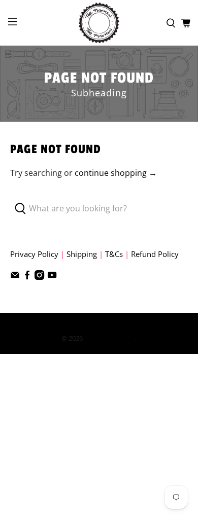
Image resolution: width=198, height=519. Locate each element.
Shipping (82, 254)
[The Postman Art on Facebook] (27, 277)
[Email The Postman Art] (15, 277)
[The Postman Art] (99, 23)
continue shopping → (116, 172)
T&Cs (114, 254)
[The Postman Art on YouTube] (52, 277)
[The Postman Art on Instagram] (39, 277)
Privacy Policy (34, 254)
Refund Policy (155, 254)
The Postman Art (109, 338)
